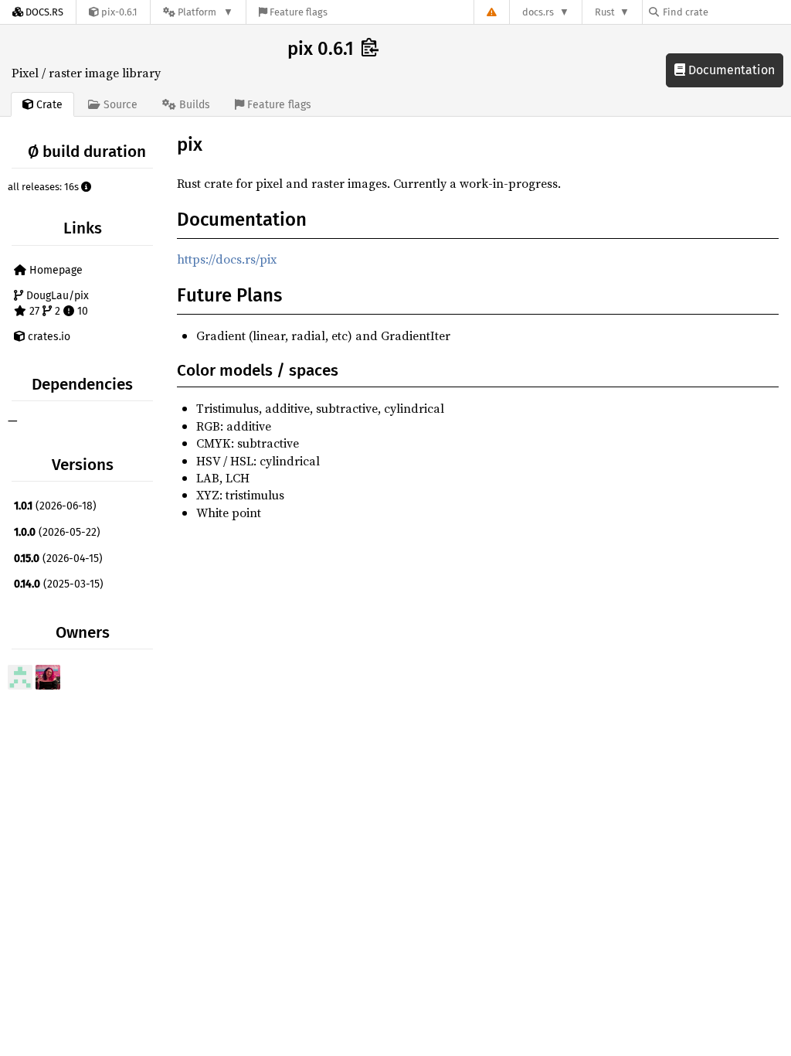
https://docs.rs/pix (227, 258)
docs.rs (538, 12)
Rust (605, 12)
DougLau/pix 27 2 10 (56, 303)
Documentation (730, 70)
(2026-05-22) (57, 532)
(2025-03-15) (59, 584)
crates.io (47, 336)
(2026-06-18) (55, 506)
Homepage (54, 270)
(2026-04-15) (58, 558)
